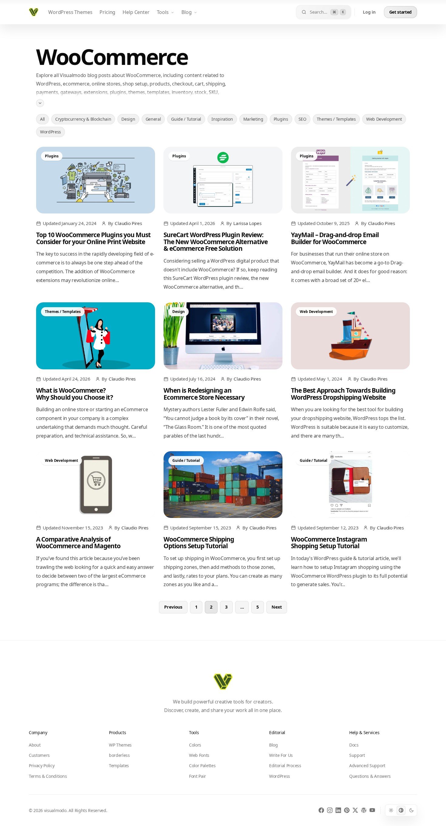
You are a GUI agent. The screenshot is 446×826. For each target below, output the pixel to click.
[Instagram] (330, 810)
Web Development (384, 119)
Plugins (281, 119)
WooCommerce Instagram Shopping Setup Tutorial (329, 542)
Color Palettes (202, 765)
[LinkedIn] (338, 810)
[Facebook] (321, 810)
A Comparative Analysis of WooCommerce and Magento (78, 542)
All (42, 119)
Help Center (136, 12)
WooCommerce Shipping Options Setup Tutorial (199, 542)
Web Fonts (199, 755)
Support (357, 755)
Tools (163, 12)
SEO (302, 119)
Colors (195, 745)
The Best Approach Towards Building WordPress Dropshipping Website (343, 393)
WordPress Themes (70, 12)
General (153, 119)
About (34, 745)
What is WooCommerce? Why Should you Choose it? (74, 393)
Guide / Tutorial (186, 119)
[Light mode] (390, 810)
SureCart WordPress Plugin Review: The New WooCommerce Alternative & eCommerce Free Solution (216, 241)
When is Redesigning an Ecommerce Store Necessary (204, 393)
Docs (354, 745)
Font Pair (197, 776)
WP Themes (120, 745)
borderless (119, 755)
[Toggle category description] (40, 103)
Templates (119, 765)
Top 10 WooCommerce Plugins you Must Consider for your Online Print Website (93, 238)
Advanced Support (367, 765)
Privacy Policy (42, 765)
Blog (186, 12)
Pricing (107, 12)
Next (277, 607)
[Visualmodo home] (34, 12)
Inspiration (222, 119)
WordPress (50, 132)
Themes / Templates (336, 119)
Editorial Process (285, 765)
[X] (355, 810)
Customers (39, 755)
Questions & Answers (370, 776)
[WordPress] (364, 810)
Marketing (253, 119)
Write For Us (281, 755)
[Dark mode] (411, 810)
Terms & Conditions (48, 776)
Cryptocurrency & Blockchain (83, 119)
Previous (173, 607)
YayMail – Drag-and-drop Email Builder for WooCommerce (335, 238)
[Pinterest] (347, 810)
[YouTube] (372, 810)
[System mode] (401, 810)
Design (128, 119)
